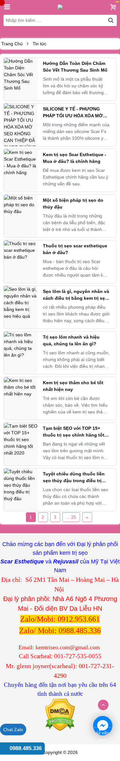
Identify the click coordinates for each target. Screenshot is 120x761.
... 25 (71, 517)
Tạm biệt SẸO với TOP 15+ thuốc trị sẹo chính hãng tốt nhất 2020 (73, 435)
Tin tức (39, 43)
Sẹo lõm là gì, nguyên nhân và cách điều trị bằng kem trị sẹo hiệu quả (76, 298)
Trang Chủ (12, 43)
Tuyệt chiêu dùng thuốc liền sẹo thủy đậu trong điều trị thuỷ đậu (74, 480)
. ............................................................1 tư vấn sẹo (102, 726)
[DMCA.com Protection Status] (60, 714)
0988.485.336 (26, 748)
